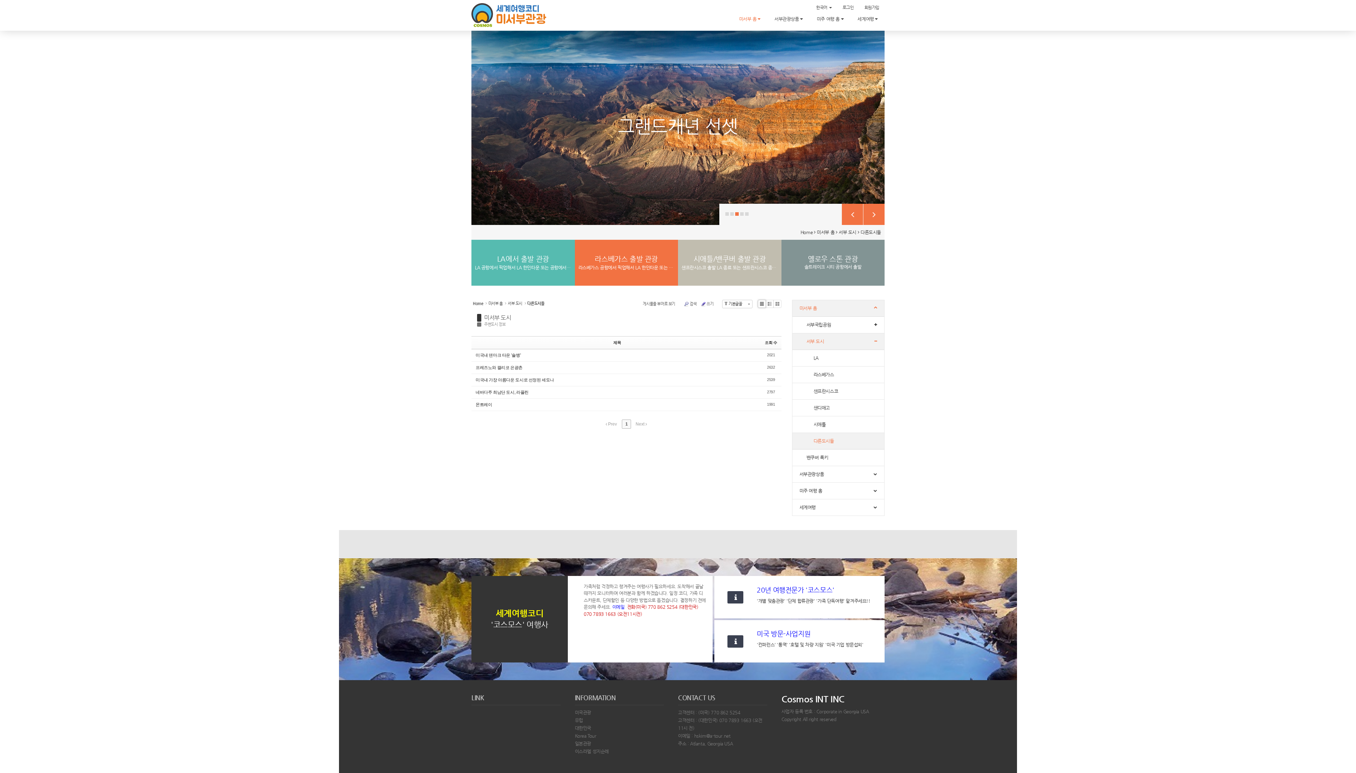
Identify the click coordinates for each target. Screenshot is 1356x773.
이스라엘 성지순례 (592, 751)
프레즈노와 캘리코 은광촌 (499, 367)
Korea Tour (585, 735)
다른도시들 (871, 232)
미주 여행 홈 (829, 19)
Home (807, 232)
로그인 (848, 7)
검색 (693, 304)
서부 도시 (847, 232)
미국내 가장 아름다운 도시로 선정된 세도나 (515, 379)
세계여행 (866, 19)
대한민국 (583, 728)
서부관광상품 (787, 19)
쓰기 (710, 304)
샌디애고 (822, 407)
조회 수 (771, 342)
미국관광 (583, 712)
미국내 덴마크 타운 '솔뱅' (498, 355)
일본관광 (583, 743)
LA (816, 358)
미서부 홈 (748, 19)
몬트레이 (484, 404)
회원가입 (871, 7)
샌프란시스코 (826, 391)
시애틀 (820, 424)
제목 (617, 342)
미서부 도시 (497, 317)
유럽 (579, 720)
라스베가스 (824, 374)
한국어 (822, 7)
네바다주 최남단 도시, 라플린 (502, 392)
